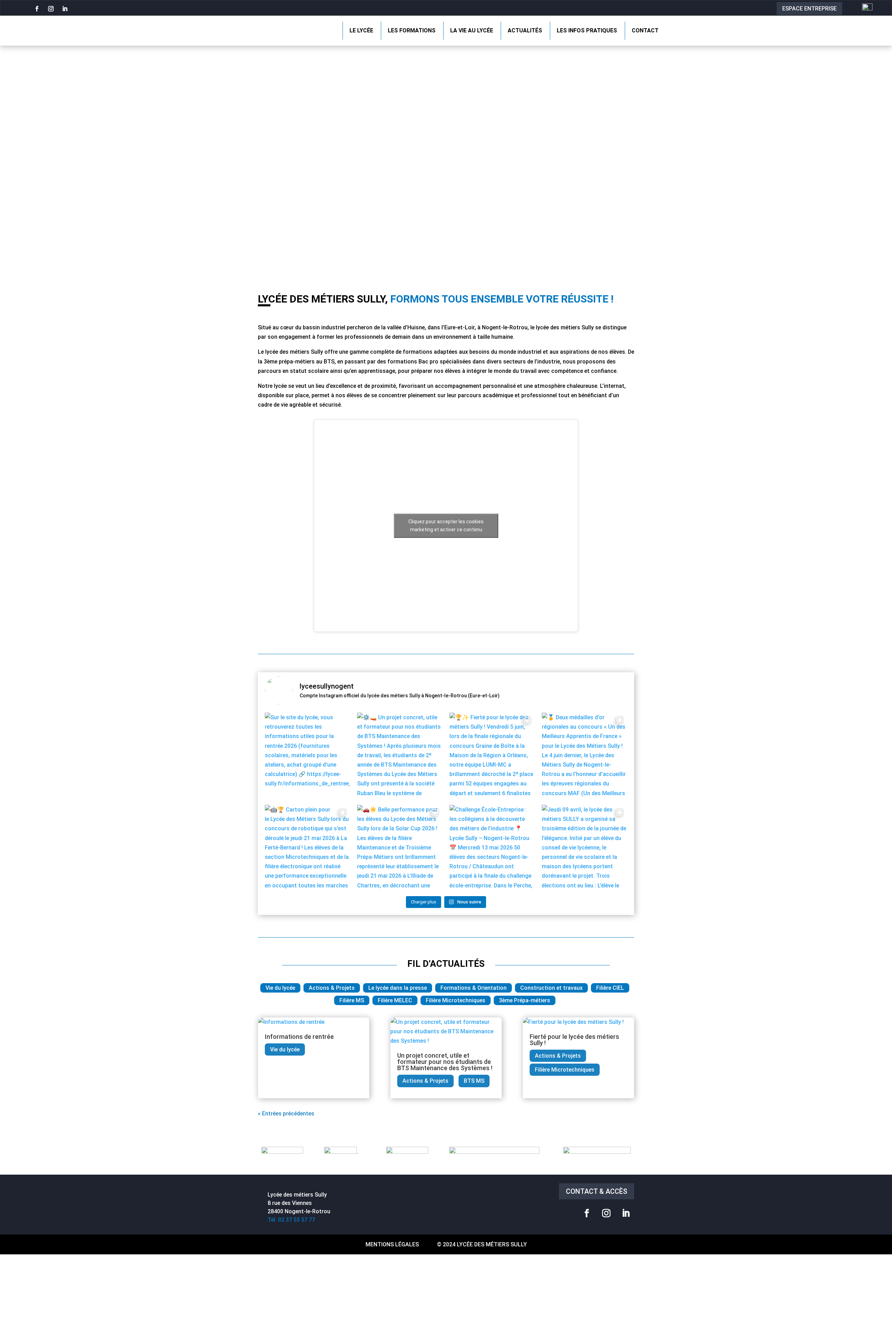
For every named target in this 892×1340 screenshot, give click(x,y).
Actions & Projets (332, 988)
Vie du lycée (280, 988)
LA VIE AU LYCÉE (471, 30)
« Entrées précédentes (286, 1113)
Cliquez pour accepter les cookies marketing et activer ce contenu (446, 525)
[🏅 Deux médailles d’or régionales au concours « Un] (584, 755)
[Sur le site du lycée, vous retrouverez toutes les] (307, 755)
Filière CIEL (610, 988)
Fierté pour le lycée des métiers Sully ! (574, 1040)
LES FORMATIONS (412, 30)
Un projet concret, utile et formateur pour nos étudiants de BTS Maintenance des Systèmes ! (444, 1062)
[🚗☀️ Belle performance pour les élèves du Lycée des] (400, 847)
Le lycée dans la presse (397, 988)
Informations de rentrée (299, 1036)
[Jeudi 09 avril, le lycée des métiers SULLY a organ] (584, 847)
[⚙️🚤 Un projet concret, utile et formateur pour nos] (400, 755)
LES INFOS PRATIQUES (587, 30)
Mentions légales (392, 1244)
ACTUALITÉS (525, 30)
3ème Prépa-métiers (524, 1000)
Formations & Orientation (473, 988)
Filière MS (351, 1000)
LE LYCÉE (361, 30)
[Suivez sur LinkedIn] (64, 8)
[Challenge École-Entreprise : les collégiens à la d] (492, 847)
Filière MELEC (395, 1000)
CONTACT (645, 30)
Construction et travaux (551, 988)
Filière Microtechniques (455, 1000)
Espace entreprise (809, 8)
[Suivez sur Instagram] (50, 8)
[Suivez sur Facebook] (37, 8)
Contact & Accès (596, 1191)
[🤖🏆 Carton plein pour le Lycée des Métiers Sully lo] (307, 847)
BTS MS (474, 1081)
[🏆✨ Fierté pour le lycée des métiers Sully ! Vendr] (492, 755)
